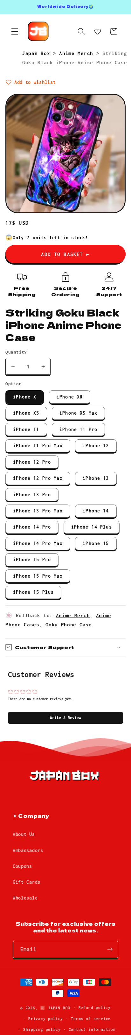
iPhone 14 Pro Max (38, 543)
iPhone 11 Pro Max (38, 445)
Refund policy (95, 1008)
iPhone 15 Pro (32, 559)
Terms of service (91, 1019)
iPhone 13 (96, 478)
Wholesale (25, 897)
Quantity (16, 351)
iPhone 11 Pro (78, 429)
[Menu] (15, 31)
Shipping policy (41, 1029)
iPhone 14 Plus (91, 527)
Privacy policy (45, 1019)
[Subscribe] (110, 949)
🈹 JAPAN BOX (55, 1008)
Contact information (92, 1029)
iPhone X (24, 396)
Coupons (22, 866)
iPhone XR (70, 396)
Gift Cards (26, 882)
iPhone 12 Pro (32, 462)
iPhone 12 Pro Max (38, 478)
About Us (24, 834)
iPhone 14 (96, 510)
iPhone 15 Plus (33, 592)
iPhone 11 (26, 429)
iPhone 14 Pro (32, 527)
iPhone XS (26, 413)
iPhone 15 (96, 543)
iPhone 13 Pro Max (38, 510)
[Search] (81, 31)
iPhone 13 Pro (32, 494)
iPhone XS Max (78, 413)
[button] (65, 718)
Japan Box (37, 53)
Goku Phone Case (68, 624)
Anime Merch (77, 53)
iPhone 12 (96, 445)
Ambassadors (28, 850)
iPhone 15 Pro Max (38, 576)
